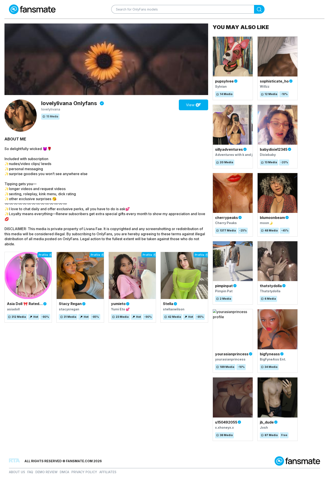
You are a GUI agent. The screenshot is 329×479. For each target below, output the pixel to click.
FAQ (30, 472)
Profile (43, 254)
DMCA (64, 472)
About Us (17, 472)
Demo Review (46, 472)
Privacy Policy (84, 472)
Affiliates (107, 472)
